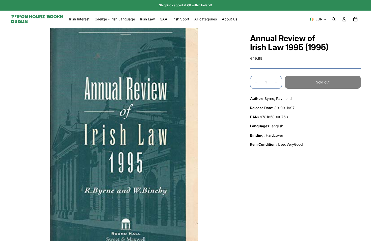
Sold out (323, 82)
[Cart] (355, 19)
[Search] (333, 19)
